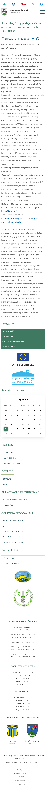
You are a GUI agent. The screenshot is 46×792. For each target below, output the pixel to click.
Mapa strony (22, 784)
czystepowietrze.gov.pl (21, 309)
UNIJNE (5, 484)
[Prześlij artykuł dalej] (32, 39)
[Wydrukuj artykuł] (42, 39)
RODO (21, 777)
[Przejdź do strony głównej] (17, 12)
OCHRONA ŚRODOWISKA (13, 521)
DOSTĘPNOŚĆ (8, 331)
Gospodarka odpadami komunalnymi (17, 341)
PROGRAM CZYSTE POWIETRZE (15, 542)
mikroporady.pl (9, 558)
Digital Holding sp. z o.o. (31, 762)
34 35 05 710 (19, 635)
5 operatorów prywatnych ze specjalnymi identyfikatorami (20, 209)
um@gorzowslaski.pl (25, 642)
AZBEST (6, 526)
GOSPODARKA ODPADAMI (13, 532)
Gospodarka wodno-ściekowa (14, 537)
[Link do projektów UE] (23, 358)
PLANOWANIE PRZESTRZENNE (15, 500)
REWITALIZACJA (8, 347)
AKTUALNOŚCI (8, 453)
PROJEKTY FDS (8, 336)
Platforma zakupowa (11, 563)
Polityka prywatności (22, 773)
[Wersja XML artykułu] (37, 39)
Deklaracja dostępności (22, 780)
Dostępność (22, 770)
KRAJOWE (7, 479)
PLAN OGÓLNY (8, 505)
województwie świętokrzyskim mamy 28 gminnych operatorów (19, 220)
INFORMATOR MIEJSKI (11, 463)
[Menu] (42, 12)
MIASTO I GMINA (9, 458)
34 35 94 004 (30, 635)
